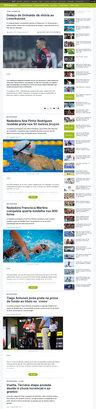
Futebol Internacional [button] (41, 5)
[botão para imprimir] (58, 109)
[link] (11, 5)
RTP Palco (54, 1)
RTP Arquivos (79, 1)
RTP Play (46, 1)
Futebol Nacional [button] (26, 5)
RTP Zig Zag (62, 1)
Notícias (19, 1)
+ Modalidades (63, 5)
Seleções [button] (54, 5)
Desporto (27, 1)
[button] (88, 5)
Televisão (34, 1)
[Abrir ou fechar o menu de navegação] (90, 5)
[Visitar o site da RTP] (13, 1)
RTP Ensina (70, 1)
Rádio (40, 1)
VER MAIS (33, 197)
